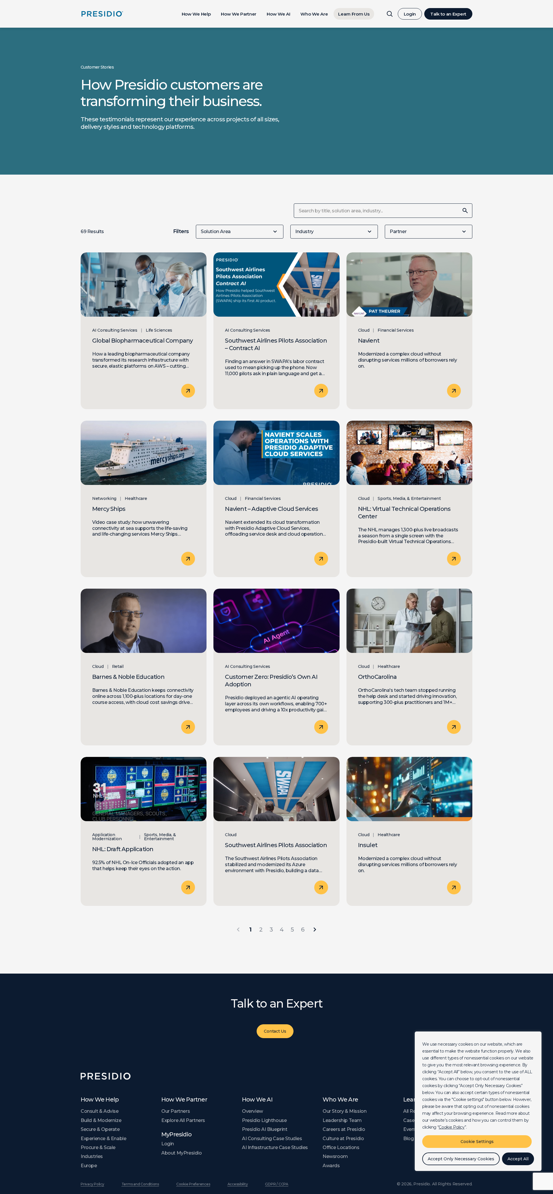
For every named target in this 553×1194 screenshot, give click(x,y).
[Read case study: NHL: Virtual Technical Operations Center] (409, 499)
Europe (89, 1165)
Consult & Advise (100, 1111)
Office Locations (341, 1147)
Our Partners (175, 1111)
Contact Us (275, 1031)
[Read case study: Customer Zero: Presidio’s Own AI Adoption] (276, 667)
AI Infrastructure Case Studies (275, 1147)
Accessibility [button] (238, 1184)
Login (410, 14)
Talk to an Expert (448, 14)
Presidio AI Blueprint (264, 1129)
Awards (331, 1165)
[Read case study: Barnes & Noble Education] (144, 667)
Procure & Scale (98, 1147)
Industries (92, 1156)
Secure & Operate (100, 1129)
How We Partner (238, 14)
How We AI (278, 14)
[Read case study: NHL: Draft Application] (144, 831)
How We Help (196, 14)
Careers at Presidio (344, 1129)
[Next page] (314, 929)
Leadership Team (342, 1120)
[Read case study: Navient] (409, 330)
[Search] (389, 14)
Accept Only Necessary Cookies (461, 1158)
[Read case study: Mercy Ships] (144, 499)
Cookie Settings (477, 1141)
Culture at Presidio (343, 1138)
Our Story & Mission (344, 1111)
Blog (408, 1138)
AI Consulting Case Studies (272, 1138)
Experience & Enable (103, 1138)
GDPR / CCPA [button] (276, 1184)
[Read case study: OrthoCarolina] (409, 667)
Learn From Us (353, 14)
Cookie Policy (451, 1127)
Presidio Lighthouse (264, 1120)
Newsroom (335, 1156)
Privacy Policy (92, 1184)
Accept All (518, 1158)
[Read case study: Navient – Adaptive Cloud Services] (276, 499)
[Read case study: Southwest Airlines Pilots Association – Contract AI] (276, 330)
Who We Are (314, 14)
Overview (252, 1111)
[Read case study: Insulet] (409, 831)
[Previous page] (238, 929)
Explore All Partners (183, 1120)
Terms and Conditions (140, 1184)
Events (411, 1129)
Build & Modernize (101, 1120)
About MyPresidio (181, 1153)
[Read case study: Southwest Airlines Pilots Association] (276, 831)
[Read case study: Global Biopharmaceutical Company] (144, 330)
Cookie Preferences (193, 1184)
